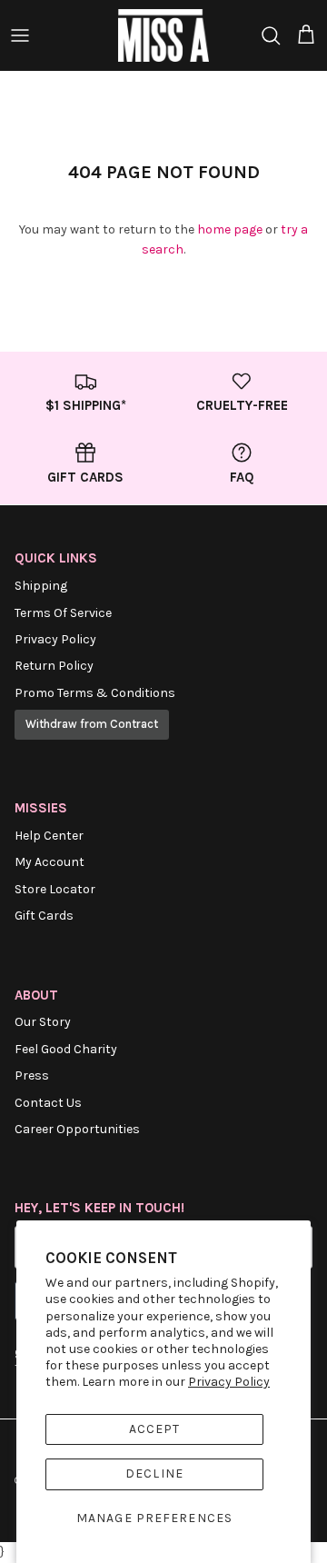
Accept (155, 1429)
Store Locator (55, 889)
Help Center (49, 835)
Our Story (43, 1022)
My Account (49, 862)
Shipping (41, 585)
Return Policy (54, 665)
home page (230, 229)
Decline (154, 1473)
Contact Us (48, 1102)
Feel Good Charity (66, 1049)
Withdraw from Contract (91, 724)
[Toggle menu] (20, 35)
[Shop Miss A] (163, 35)
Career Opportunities (77, 1129)
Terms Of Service (63, 613)
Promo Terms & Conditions (95, 693)
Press (32, 1075)
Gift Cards (44, 915)
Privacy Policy (229, 1381)
